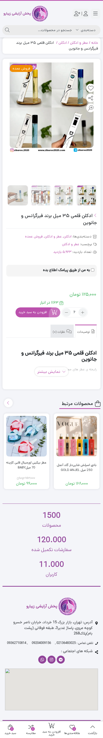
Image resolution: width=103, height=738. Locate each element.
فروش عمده (34, 236)
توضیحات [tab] (84, 332)
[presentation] (10, 196)
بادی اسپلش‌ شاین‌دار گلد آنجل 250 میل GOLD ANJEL (76, 467)
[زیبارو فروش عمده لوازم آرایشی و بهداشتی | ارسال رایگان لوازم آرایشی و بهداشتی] (25, 14)
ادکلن (62, 42)
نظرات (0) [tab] (59, 332)
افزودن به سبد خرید (32, 312)
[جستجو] (7, 30)
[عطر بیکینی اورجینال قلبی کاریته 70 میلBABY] (26, 436)
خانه (94, 42)
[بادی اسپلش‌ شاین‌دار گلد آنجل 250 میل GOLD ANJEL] (76, 436)
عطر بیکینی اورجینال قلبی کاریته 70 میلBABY (26, 465)
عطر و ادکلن (79, 42)
